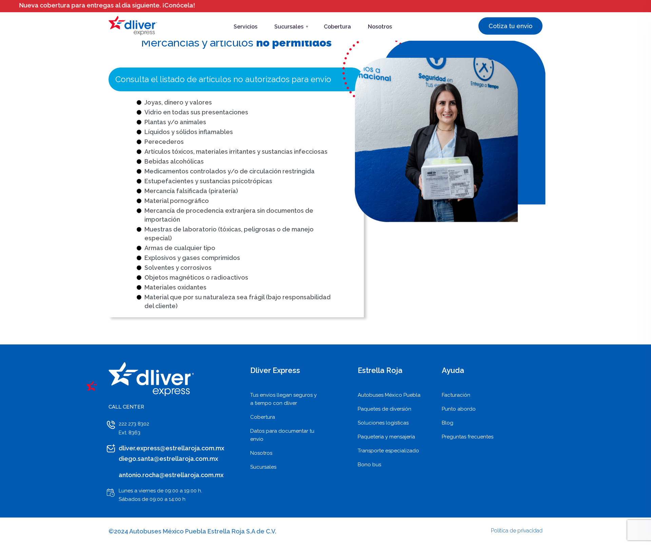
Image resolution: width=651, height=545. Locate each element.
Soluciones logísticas (383, 423)
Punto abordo (459, 409)
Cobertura (337, 26)
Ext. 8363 (129, 433)
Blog (447, 423)
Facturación (456, 395)
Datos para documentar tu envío (282, 435)
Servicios (245, 26)
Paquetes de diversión (384, 409)
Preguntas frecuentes (467, 437)
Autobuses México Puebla (389, 395)
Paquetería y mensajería (386, 437)
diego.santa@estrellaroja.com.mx (168, 458)
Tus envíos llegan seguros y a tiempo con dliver (283, 399)
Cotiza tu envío (510, 26)
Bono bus (369, 465)
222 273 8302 (134, 424)
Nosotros (380, 26)
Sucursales (288, 26)
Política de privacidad (516, 530)
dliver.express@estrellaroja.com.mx (171, 448)
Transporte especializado (388, 451)
